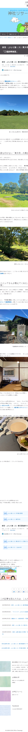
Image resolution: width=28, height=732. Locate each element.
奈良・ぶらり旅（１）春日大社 (12, 519)
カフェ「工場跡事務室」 (6, 302)
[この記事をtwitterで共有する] (14, 591)
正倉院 (1, 273)
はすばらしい (11, 81)
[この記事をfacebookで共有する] (19, 591)
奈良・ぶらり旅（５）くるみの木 (13, 547)
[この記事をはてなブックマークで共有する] (24, 591)
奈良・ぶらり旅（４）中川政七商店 (13, 513)
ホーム (4, 34)
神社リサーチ (12, 34)
